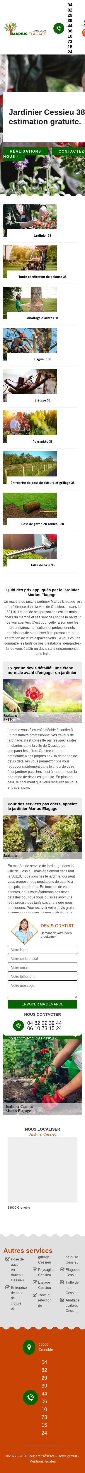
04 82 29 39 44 (70, 15)
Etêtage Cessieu (44, 1285)
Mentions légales (42, 1461)
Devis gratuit (67, 1456)
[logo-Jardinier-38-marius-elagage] (23, 28)
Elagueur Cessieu (73, 1272)
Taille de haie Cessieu (72, 1288)
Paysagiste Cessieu (45, 1272)
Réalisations (25, 151)
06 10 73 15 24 (70, 41)
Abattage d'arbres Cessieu (73, 1305)
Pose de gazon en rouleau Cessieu (17, 1269)
